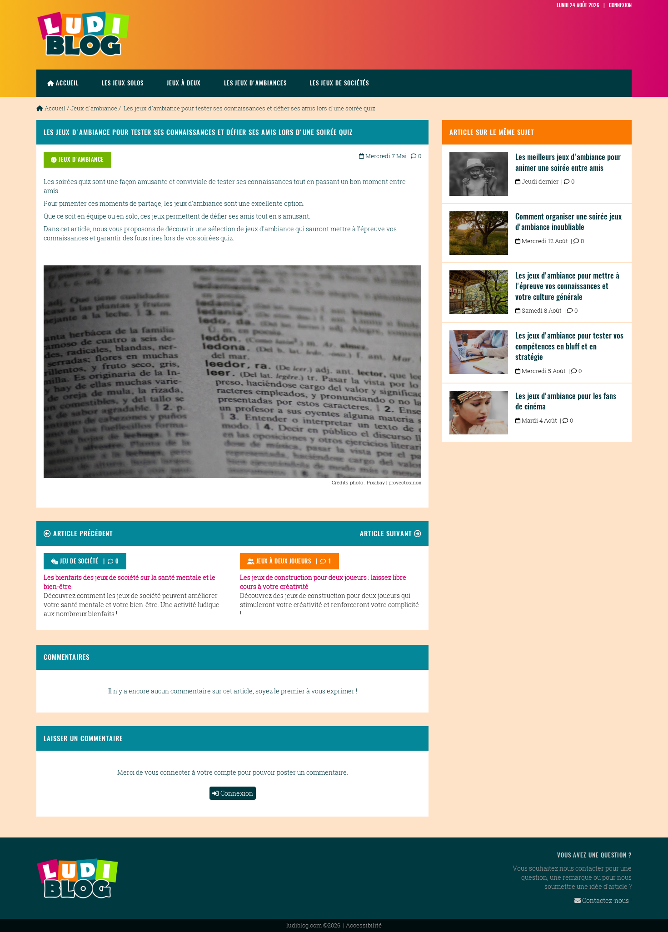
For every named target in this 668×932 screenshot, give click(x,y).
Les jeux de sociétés (339, 83)
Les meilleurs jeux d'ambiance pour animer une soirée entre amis (568, 162)
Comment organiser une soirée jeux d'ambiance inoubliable (568, 221)
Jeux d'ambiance (93, 108)
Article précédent (82, 533)
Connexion (236, 793)
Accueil (67, 83)
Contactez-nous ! (606, 900)
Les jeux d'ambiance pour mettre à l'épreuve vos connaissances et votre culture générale (567, 286)
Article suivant (387, 533)
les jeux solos (123, 83)
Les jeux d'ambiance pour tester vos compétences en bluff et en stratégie (569, 346)
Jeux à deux (184, 83)
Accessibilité (364, 925)
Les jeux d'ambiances (255, 83)
